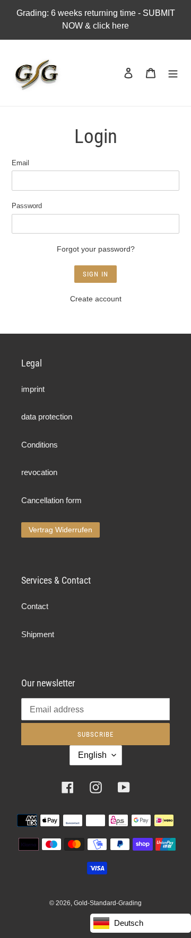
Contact (34, 606)
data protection (46, 416)
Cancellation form (51, 500)
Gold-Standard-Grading (108, 903)
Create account (95, 298)
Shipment (37, 634)
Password (27, 206)
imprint (33, 389)
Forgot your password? (96, 249)
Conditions (39, 444)
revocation (39, 472)
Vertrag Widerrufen (60, 529)
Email (20, 163)
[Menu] (173, 72)
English (92, 755)
